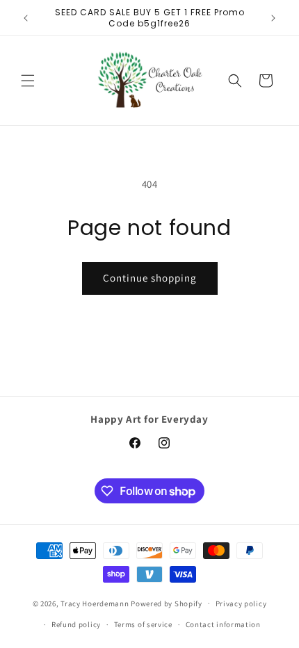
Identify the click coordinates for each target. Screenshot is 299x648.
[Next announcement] (273, 18)
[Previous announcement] (25, 18)
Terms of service (143, 624)
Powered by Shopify (166, 603)
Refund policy (76, 624)
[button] (28, 80)
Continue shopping (150, 277)
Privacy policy (241, 603)
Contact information (223, 624)
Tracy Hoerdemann (94, 603)
